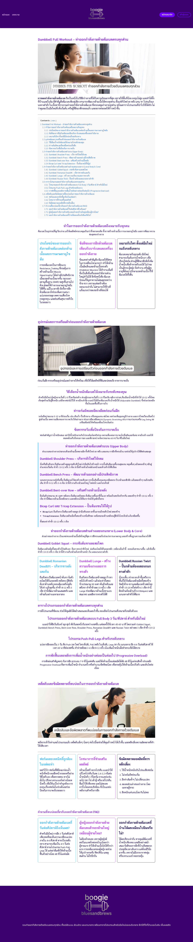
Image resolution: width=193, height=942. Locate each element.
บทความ (16, 14)
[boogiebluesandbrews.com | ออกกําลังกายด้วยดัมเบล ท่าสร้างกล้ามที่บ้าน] (96, 14)
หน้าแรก (6, 14)
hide (53, 120)
